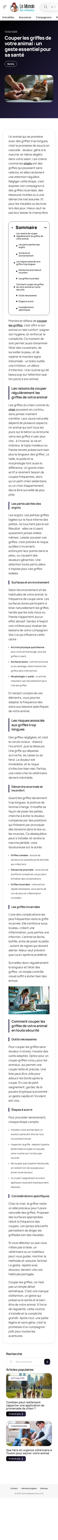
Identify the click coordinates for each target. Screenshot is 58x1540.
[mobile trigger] (5, 7)
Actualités (18, 1378)
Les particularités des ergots (29, 246)
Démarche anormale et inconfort (30, 271)
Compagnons (19, 1426)
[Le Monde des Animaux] (22, 7)
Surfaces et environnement (26, 254)
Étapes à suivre (26, 301)
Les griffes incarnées (29, 278)
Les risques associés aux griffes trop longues (28, 263)
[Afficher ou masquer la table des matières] (42, 227)
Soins (10, 64)
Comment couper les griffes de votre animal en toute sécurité (30, 287)
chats (28, 163)
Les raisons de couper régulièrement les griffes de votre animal (29, 236)
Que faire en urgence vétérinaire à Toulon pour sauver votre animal (29, 1451)
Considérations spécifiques (26, 308)
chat (12, 410)
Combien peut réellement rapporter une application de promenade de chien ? (25, 1405)
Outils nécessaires (28, 295)
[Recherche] (45, 7)
